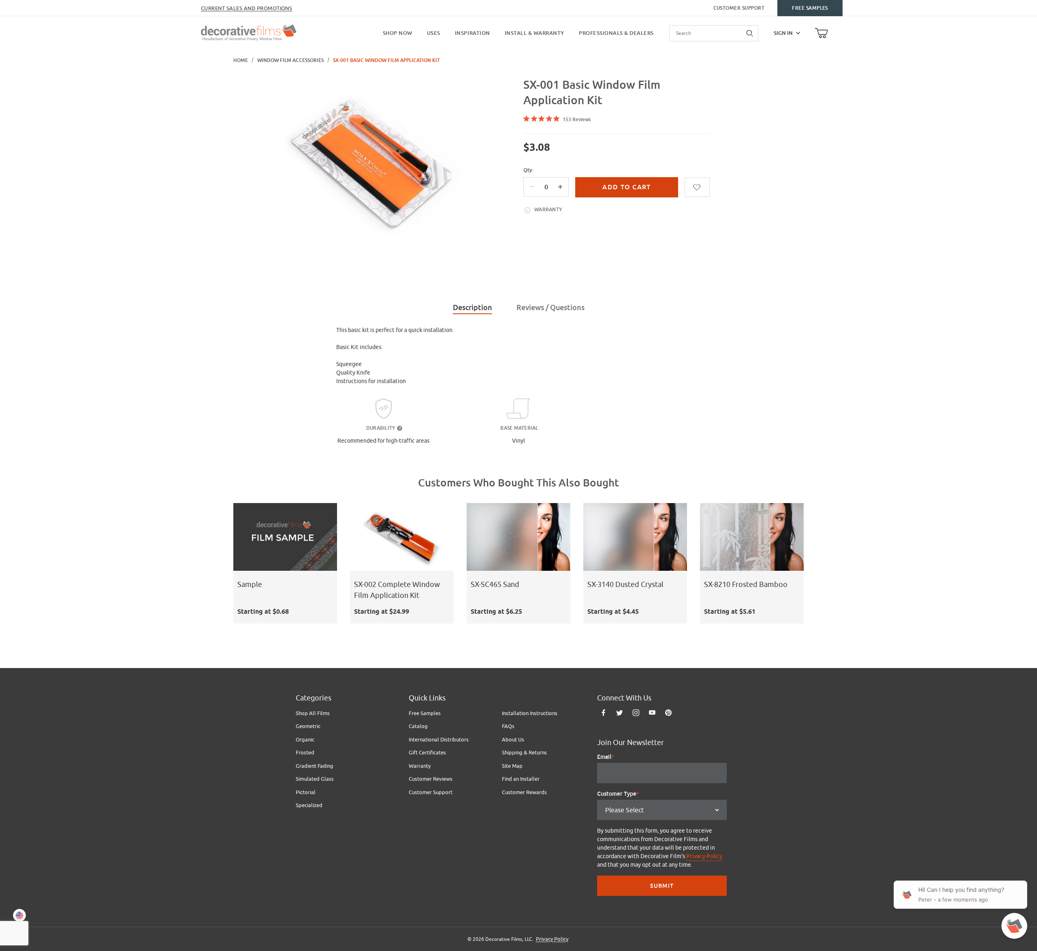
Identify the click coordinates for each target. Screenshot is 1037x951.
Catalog (418, 726)
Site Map (512, 766)
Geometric (308, 726)
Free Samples (810, 8)
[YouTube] (652, 712)
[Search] (750, 33)
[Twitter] (619, 712)
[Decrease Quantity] (532, 187)
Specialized (309, 805)
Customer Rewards (524, 792)
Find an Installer (521, 778)
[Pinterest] (668, 712)
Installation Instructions (529, 713)
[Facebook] (603, 712)
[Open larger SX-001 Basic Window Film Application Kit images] (372, 162)
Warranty (420, 766)
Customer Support (739, 8)
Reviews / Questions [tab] (550, 307)
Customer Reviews (430, 778)
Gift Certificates (427, 752)
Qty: (528, 170)
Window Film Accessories (290, 60)
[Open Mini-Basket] (821, 33)
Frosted (305, 752)
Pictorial (306, 792)
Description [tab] (472, 307)
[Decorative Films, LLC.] (249, 32)
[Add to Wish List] (697, 187)
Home (240, 60)
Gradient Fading (314, 766)
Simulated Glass (315, 778)
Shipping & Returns (524, 752)
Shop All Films (313, 713)
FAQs (508, 726)
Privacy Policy (704, 856)
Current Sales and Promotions (246, 8)
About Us (513, 739)
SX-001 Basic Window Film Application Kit (386, 60)
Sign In (783, 33)
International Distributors (439, 739)
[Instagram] (636, 712)
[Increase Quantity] (560, 187)
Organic (305, 739)
